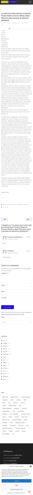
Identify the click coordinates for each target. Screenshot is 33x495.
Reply (28, 237)
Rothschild (12, 425)
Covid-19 (5, 346)
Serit (27, 425)
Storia (4, 373)
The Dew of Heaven (20, 428)
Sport (4, 371)
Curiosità (5, 351)
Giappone (16, 408)
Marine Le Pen (6, 419)
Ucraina (17, 431)
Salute (4, 365)
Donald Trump (12, 405)
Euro (20, 405)
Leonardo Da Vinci (25, 414)
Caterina (18, 400)
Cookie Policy (10, 492)
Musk (25, 419)
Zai (13, 434)
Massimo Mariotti (17, 419)
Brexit (12, 400)
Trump (4, 431)
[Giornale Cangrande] (8, 2)
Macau (10, 417)
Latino (4, 357)
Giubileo (5, 204)
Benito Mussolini (26, 397)
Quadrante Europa (20, 422)
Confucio (15, 402)
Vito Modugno (5, 434)
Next (28, 219)
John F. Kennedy (14, 414)
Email (3, 291)
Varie (4, 379)
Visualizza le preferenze (16, 489)
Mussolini (4, 422)
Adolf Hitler (5, 397)
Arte (24, 22)
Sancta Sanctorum (12, 204)
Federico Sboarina (6, 408)
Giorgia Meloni (6, 411)
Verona (24, 431)
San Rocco (20, 425)
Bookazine (5, 400)
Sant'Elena (20, 204)
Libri (4, 360)
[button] (30, 466)
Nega (16, 485)
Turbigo (10, 431)
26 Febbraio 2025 (6, 22)
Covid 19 (22, 402)
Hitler (14, 411)
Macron (17, 417)
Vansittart (5, 376)
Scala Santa (26, 204)
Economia (5, 354)
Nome (3, 285)
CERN (24, 400)
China (3, 402)
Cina (9, 402)
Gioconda (24, 408)
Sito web (3, 297)
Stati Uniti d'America (7, 428)
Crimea (4, 405)
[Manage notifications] (29, 491)
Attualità (5, 343)
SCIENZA (5, 368)
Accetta (16, 481)
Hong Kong (21, 411)
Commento (5, 273)
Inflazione (4, 414)
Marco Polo (25, 417)
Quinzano (4, 425)
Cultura (27, 22)
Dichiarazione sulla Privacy (19, 492)
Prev (5, 219)
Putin (11, 422)
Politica (5, 362)
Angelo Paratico (16, 22)
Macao (4, 417)
